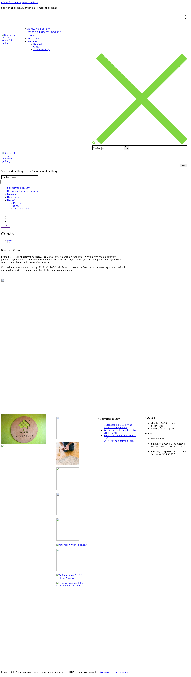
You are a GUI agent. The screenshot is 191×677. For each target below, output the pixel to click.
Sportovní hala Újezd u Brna (119, 441)
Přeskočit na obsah (11, 2)
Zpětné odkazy (122, 672)
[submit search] (126, 148)
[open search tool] (139, 143)
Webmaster (106, 672)
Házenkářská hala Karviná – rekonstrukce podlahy (119, 426)
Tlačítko (5, 226)
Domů (10, 240)
